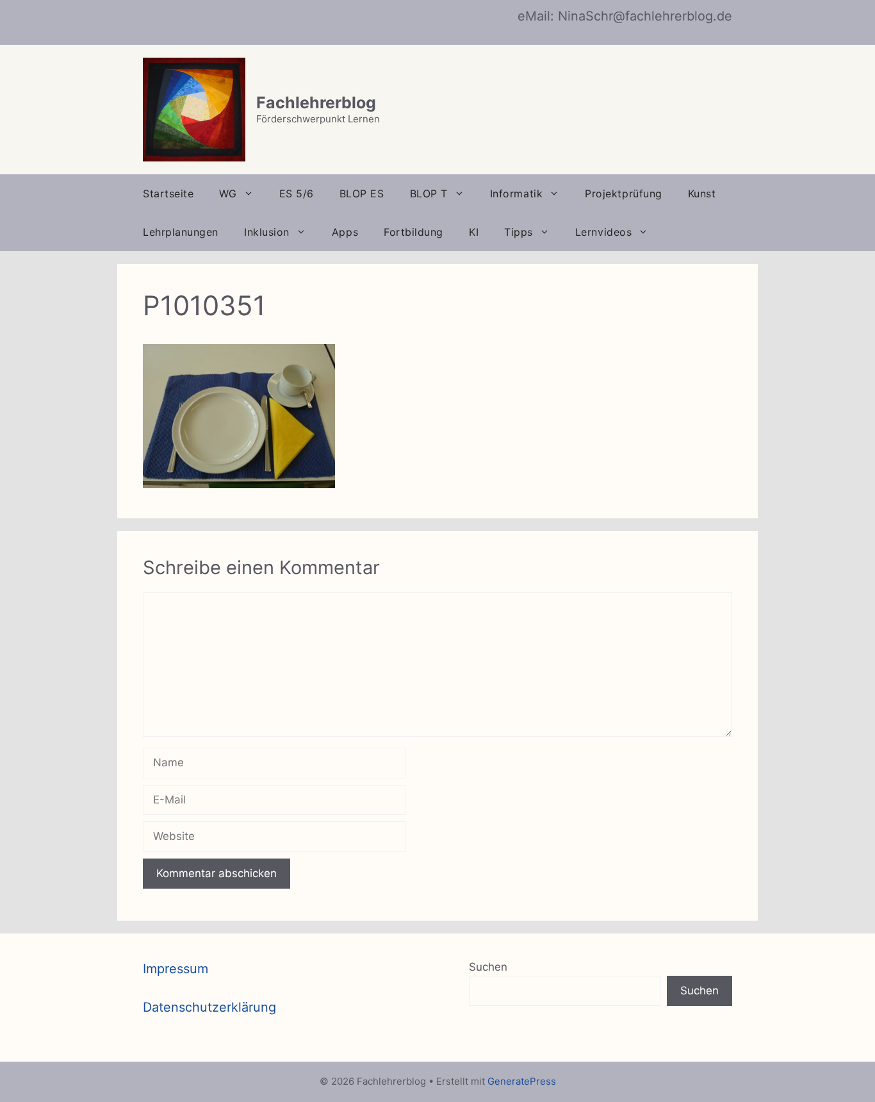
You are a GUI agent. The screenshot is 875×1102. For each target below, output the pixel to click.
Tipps (518, 232)
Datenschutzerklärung (209, 1007)
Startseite (168, 193)
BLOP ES (361, 193)
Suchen (488, 966)
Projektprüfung (623, 193)
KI (473, 232)
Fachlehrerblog (316, 102)
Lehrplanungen (180, 232)
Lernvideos (603, 232)
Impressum (175, 968)
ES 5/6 (296, 193)
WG (227, 193)
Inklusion (267, 232)
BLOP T (429, 193)
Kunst (702, 193)
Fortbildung (413, 232)
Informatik (516, 193)
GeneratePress (521, 1081)
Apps (345, 232)
